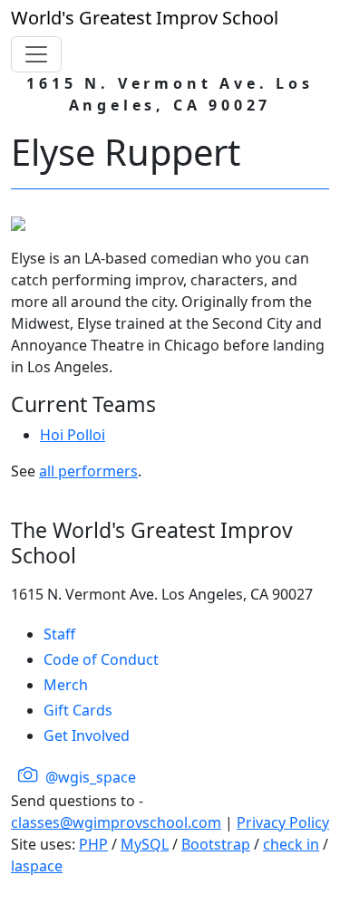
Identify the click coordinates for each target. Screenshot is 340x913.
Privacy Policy (283, 822)
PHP (93, 844)
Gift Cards (78, 710)
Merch (66, 685)
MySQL (145, 844)
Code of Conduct (101, 659)
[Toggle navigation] (36, 54)
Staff (59, 634)
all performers (88, 471)
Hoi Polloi (72, 435)
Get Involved (87, 735)
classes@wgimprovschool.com (116, 822)
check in (291, 844)
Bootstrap (215, 844)
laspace (37, 866)
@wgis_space (89, 777)
